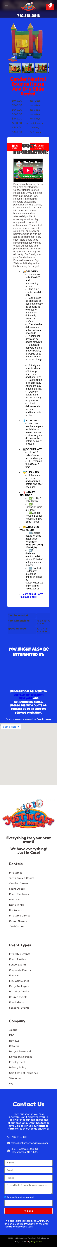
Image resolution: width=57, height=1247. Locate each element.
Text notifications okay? (20, 1197)
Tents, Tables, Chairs (21, 878)
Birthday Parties (19, 991)
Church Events (18, 997)
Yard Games (16, 926)
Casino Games (18, 921)
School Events (17, 964)
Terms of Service (15, 1226)
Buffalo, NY (22, 695)
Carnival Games (18, 883)
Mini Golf (14, 899)
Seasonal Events (19, 1007)
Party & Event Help (20, 1051)
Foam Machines (19, 894)
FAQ (11, 1035)
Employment (17, 1062)
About (13, 1029)
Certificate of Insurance (23, 1072)
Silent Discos (17, 888)
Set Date (15, 146)
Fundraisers (16, 1002)
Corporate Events (20, 970)
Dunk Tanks (16, 904)
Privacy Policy (33, 1223)
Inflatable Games (19, 915)
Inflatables (15, 872)
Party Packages (19, 986)
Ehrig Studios (36, 1242)
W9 (11, 1083)
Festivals (14, 975)
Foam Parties (17, 959)
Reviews (14, 1040)
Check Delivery (39, 146)
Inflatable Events (19, 954)
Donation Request (20, 1056)
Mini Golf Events (19, 980)
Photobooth (16, 910)
